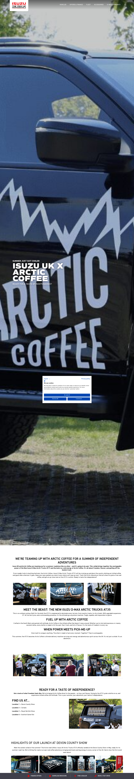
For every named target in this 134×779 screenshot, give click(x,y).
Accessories (99, 4)
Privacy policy (85, 378)
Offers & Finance (76, 4)
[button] (47, 379)
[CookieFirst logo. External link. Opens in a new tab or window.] (44, 381)
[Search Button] (125, 5)
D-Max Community (113, 4)
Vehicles (63, 4)
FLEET (88, 4)
